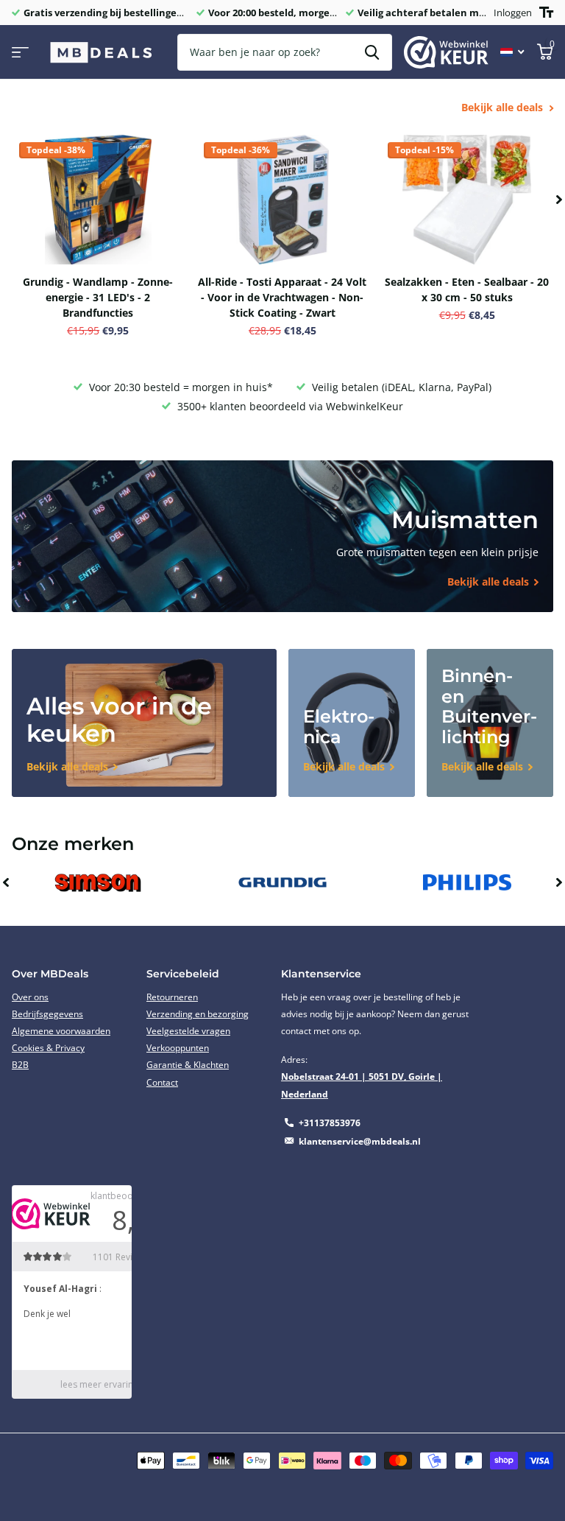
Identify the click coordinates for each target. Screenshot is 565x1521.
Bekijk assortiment (20, 52)
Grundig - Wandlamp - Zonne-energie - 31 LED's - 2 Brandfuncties (98, 297)
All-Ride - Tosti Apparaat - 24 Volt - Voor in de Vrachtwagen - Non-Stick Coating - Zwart (282, 297)
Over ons (30, 997)
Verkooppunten (177, 1047)
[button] (559, 199)
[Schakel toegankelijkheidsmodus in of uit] (546, 12)
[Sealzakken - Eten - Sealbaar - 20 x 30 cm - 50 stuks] (466, 199)
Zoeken (372, 52)
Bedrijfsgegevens (47, 1014)
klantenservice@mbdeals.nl (360, 1141)
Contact (162, 1082)
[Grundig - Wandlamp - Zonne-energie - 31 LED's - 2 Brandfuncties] (98, 199)
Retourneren (172, 997)
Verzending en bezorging (197, 1014)
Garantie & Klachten (187, 1064)
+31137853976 (329, 1123)
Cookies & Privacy (48, 1047)
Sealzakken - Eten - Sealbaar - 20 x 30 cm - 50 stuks (467, 289)
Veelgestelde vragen (188, 1031)
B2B (20, 1064)
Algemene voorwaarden (61, 1031)
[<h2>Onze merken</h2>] (98, 882)
